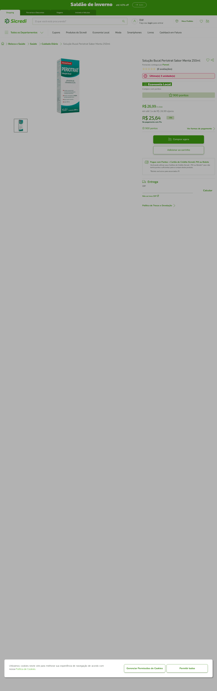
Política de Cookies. (26, 669)
